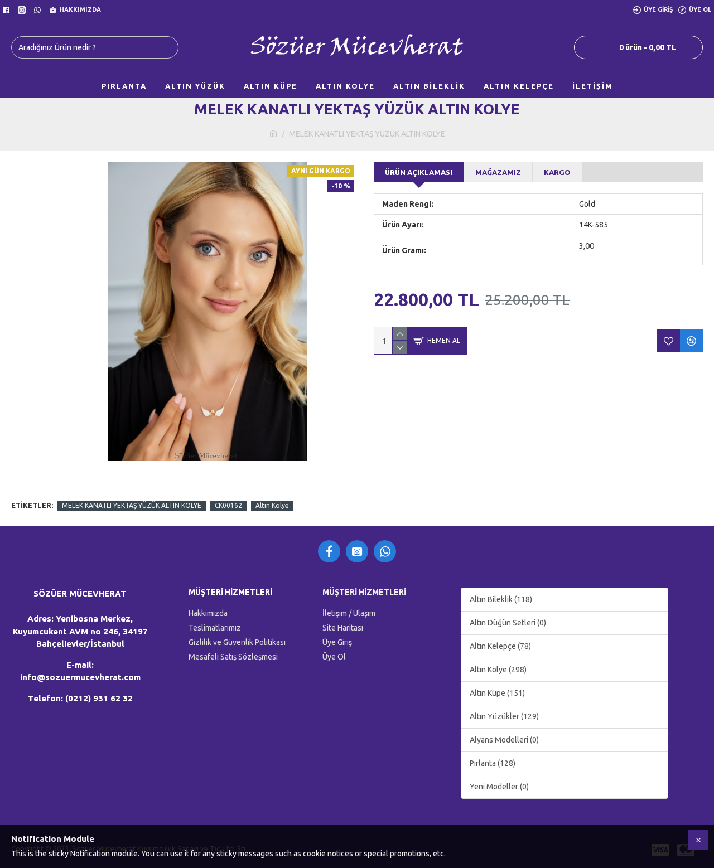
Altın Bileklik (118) (501, 599)
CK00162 (228, 505)
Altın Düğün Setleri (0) (508, 622)
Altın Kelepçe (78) (500, 646)
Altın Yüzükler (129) (504, 716)
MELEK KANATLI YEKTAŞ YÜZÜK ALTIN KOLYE (131, 505)
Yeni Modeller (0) (499, 786)
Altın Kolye (272, 505)
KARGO (557, 172)
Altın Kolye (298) (498, 669)
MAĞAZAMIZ (498, 172)
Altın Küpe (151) (497, 692)
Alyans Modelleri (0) (504, 739)
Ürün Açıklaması (418, 172)
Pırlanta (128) (492, 763)
